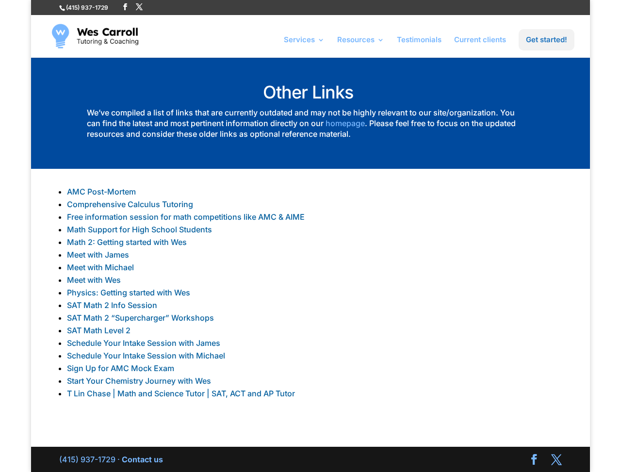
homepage (345, 123)
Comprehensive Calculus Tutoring (130, 204)
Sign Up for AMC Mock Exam (120, 368)
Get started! (546, 39)
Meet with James (98, 255)
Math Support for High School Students (139, 229)
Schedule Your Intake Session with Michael (146, 355)
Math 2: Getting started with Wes (127, 242)
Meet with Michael (100, 267)
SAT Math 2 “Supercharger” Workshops (140, 318)
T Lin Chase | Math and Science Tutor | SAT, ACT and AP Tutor (181, 393)
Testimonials (419, 40)
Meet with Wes (94, 280)
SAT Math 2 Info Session (112, 305)
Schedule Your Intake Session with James (143, 343)
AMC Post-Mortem (101, 191)
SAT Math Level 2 (99, 330)
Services (299, 40)
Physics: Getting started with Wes (128, 292)
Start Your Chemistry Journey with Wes (139, 381)
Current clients (480, 40)
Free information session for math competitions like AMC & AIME (186, 217)
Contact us (142, 459)
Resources (356, 40)
